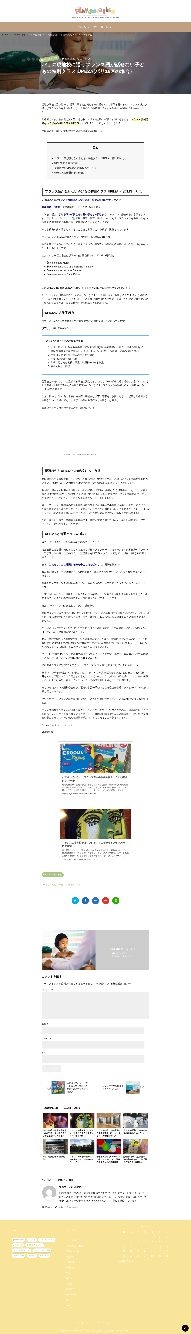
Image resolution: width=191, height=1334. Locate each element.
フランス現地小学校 (54, 885)
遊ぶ (68, 1300)
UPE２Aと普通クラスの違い (69, 172)
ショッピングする (47, 1240)
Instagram (73, 1207)
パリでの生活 (72, 1240)
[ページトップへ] (185, 1328)
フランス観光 (18, 1256)
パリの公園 (17, 1245)
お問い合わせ (83, 27)
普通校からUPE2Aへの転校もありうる (75, 168)
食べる (69, 1305)
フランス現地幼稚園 (42, 1250)
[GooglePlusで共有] (105, 900)
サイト (45, 1052)
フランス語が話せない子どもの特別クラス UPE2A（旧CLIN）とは (90, 158)
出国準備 (70, 1256)
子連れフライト (73, 1262)
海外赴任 (70, 1289)
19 (138, 1251)
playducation (18, 1240)
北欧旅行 (32, 1256)
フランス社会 (72, 1251)
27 (145, 1256)
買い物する (71, 1294)
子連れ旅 (70, 1267)
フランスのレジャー (35, 1245)
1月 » (130, 1261)
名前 (45, 1024)
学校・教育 (75, 885)
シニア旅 (32, 1240)
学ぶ (68, 1273)
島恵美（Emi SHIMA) (70, 1187)
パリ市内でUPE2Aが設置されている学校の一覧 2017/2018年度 (76, 237)
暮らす (69, 1278)
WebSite (48, 1207)
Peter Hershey (55, 725)
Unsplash (69, 725)
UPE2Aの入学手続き (65, 163)
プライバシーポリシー (104, 27)
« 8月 (122, 1261)
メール (46, 1038)
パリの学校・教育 (50, 58)
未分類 (69, 1284)
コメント (47, 989)
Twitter (60, 1207)
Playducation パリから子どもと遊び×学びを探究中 (94, 1331)
